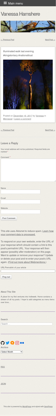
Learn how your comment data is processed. (27, 232)
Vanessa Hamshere (20, 13)
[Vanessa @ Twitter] (8, 343)
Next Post (50, 39)
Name (3, 188)
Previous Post (7, 39)
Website (4, 208)
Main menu (15, 3)
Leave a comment (22, 118)
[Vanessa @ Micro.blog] (12, 343)
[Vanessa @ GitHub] (3, 343)
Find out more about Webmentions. (27, 262)
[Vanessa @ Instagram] (17, 343)
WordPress (26, 406)
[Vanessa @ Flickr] (22, 343)
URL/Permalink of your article (13, 267)
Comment (5, 157)
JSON (3, 383)
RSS (3, 366)
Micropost (7, 118)
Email (3, 198)
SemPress (48, 406)
